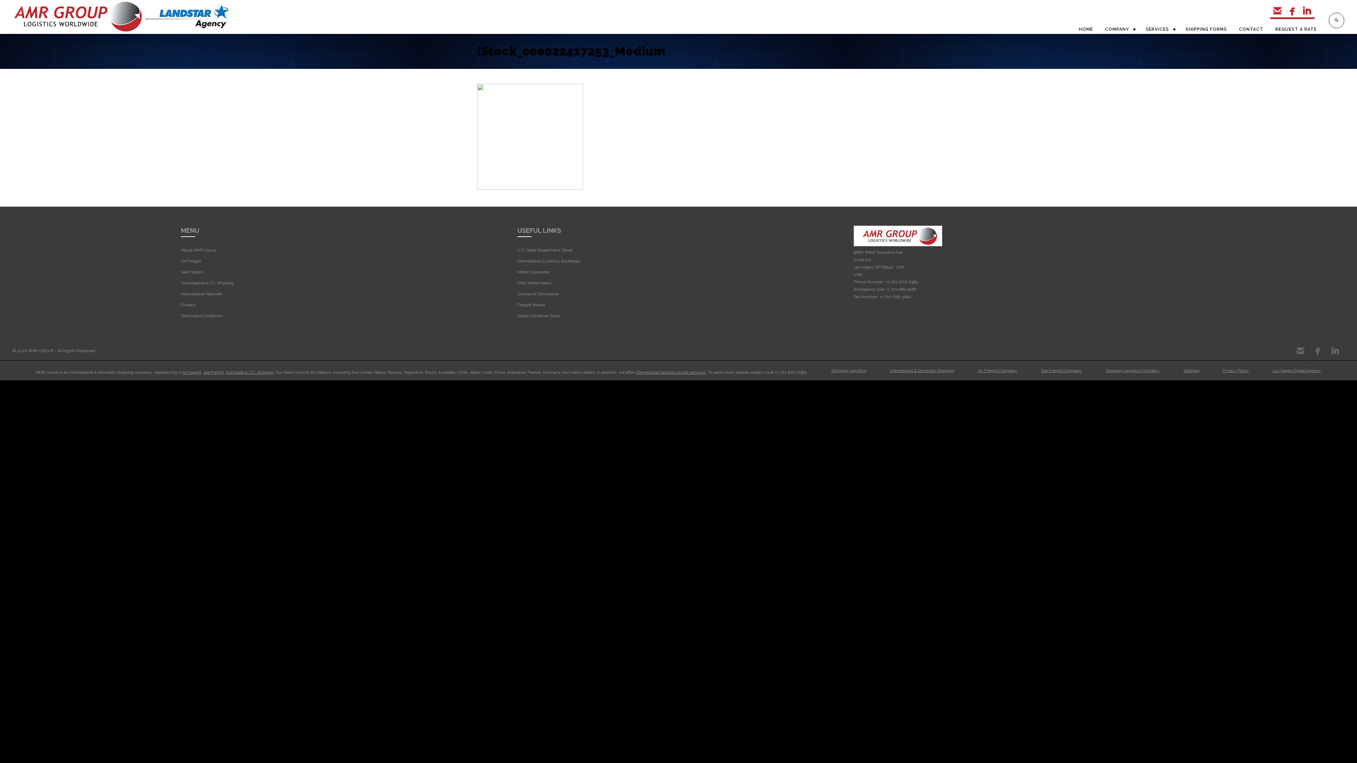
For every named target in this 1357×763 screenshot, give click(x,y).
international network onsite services (670, 372)
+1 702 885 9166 (901, 289)
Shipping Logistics (848, 370)
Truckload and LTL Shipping (207, 282)
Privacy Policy (1236, 370)
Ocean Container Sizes (538, 315)
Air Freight (191, 261)
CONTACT (1251, 29)
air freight (192, 372)
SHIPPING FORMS (1206, 29)
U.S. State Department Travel (544, 250)
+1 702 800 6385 (902, 281)
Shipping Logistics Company (1132, 370)
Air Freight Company (997, 370)
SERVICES (1157, 29)
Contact (188, 304)
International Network (201, 293)
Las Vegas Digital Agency (1297, 370)
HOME (1086, 29)
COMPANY (1117, 29)
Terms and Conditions (201, 315)
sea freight (213, 372)
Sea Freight (192, 272)
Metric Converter (533, 272)
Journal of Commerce (537, 293)
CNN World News (534, 282)
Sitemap (1191, 370)
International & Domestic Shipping (921, 370)
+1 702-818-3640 (895, 296)
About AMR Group (198, 250)
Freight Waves (531, 304)
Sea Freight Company (1061, 370)
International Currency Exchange (548, 261)
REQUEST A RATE (1296, 29)
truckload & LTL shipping (250, 372)
